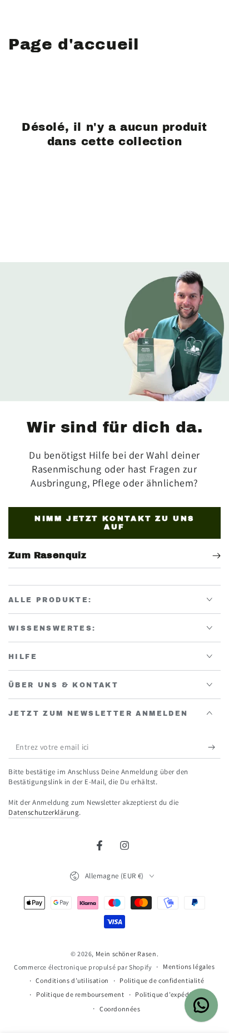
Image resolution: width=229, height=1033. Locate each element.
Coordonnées (120, 1009)
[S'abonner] (214, 747)
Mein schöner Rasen (126, 954)
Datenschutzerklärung (43, 812)
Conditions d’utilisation (72, 980)
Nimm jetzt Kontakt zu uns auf (114, 523)
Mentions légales (189, 966)
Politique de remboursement (80, 994)
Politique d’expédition (169, 994)
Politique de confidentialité (162, 980)
